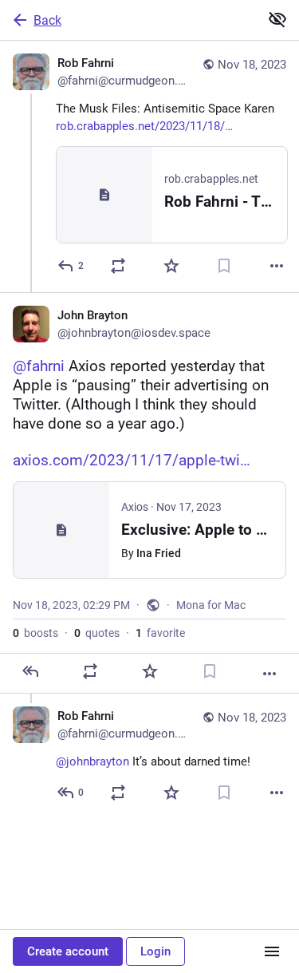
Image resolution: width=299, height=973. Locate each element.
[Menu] (272, 951)
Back (47, 20)
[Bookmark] (224, 265)
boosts (35, 633)
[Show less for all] (277, 19)
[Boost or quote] (118, 265)
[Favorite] (171, 265)
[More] (276, 265)
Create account (67, 951)
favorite (160, 633)
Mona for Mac (211, 605)
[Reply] (30, 671)
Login (155, 951)
